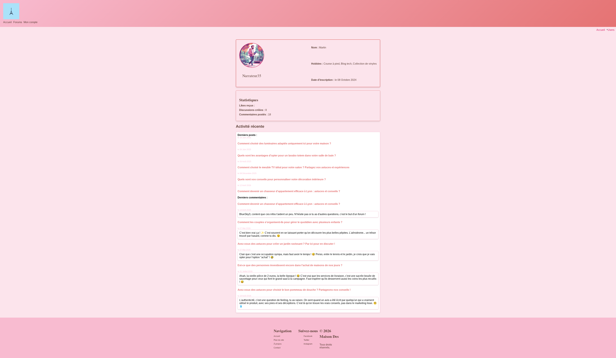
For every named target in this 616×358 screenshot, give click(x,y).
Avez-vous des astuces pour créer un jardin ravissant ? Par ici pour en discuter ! (286, 243)
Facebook (308, 336)
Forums (17, 22)
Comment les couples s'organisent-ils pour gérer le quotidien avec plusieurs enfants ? (290, 222)
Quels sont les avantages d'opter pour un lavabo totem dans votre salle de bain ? (287, 155)
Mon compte (31, 22)
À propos (278, 344)
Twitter (306, 340)
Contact (277, 348)
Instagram (308, 344)
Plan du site (279, 340)
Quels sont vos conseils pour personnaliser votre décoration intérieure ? (282, 179)
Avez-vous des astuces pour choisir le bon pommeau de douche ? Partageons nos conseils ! (294, 289)
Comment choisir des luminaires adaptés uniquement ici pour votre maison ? (284, 143)
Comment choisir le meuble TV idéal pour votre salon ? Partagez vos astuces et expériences (293, 167)
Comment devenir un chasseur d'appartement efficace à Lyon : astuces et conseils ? (289, 191)
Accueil (7, 22)
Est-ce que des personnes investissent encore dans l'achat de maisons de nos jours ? (290, 265)
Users (611, 30)
